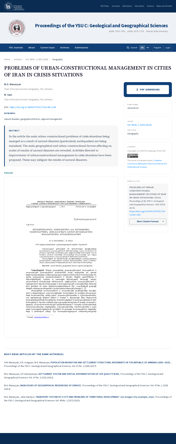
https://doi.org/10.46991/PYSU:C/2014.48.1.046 (33, 107)
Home (7, 59)
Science (150, 6)
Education (139, 6)
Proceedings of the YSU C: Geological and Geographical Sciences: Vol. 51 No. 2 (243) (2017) (50, 366)
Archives (64, 47)
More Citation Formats (148, 221)
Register (157, 47)
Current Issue (47, 47)
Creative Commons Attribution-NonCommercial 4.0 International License (147, 163)
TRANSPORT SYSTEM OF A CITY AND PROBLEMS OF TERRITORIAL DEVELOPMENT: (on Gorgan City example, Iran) (94, 397)
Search (133, 47)
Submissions (81, 47)
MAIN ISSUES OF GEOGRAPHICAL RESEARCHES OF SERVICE (50, 385)
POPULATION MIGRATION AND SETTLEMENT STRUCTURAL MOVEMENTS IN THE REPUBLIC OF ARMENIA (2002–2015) (111, 362)
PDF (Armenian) (150, 89)
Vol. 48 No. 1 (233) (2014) (37, 59)
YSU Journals (16, 47)
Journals (116, 6)
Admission (127, 6)
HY (148, 47)
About (31, 47)
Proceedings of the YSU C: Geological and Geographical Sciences (101, 25)
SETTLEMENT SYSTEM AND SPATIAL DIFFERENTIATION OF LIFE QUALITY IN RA (78, 374)
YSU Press (104, 6)
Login (167, 47)
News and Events (164, 6)
